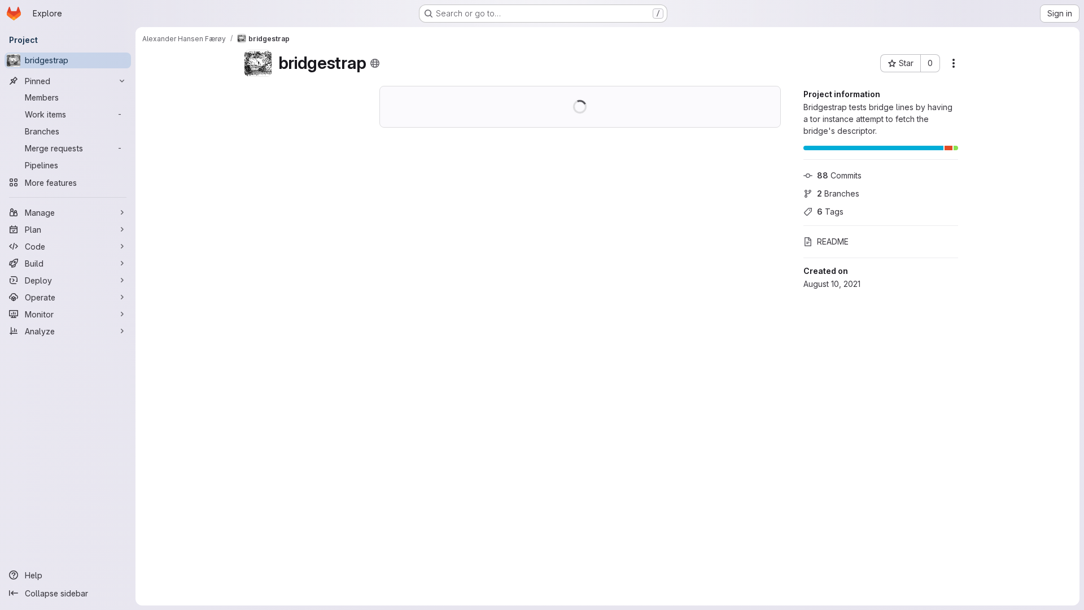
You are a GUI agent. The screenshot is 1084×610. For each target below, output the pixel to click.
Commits (839, 175)
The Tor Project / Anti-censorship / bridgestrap (412, 126)
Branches (838, 193)
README (833, 241)
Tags (830, 211)
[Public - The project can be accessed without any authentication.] (374, 63)
